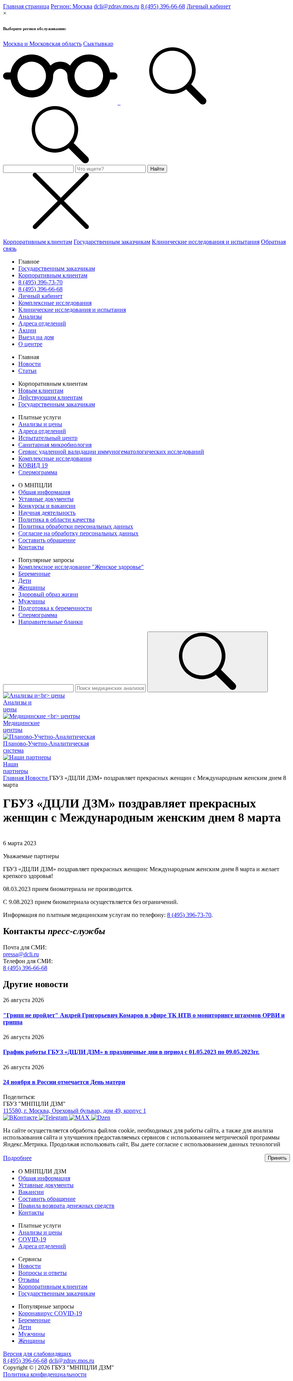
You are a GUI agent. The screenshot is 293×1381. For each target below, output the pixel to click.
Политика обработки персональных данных (75, 526)
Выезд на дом (36, 337)
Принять (277, 1158)
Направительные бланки (50, 622)
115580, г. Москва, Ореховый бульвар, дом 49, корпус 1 (74, 1110)
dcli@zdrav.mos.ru (116, 6)
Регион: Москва (71, 6)
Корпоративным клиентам (37, 241)
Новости (29, 364)
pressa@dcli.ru (21, 954)
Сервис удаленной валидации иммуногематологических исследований (111, 451)
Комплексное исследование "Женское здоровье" (81, 567)
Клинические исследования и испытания (205, 241)
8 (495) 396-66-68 (163, 6)
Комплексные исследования (55, 303)
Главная (14, 778)
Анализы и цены (40, 424)
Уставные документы (46, 499)
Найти (157, 169)
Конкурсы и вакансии (47, 506)
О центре (30, 344)
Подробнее (17, 1158)
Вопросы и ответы (42, 1273)
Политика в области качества (56, 519)
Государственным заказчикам (112, 241)
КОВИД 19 (33, 465)
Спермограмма (37, 472)
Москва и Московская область (42, 43)
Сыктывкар (98, 43)
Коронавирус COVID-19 (50, 1313)
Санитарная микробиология (55, 445)
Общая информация (44, 492)
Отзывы (28, 1279)
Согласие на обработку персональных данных (78, 533)
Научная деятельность (47, 512)
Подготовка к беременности (55, 608)
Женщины (31, 587)
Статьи (27, 370)
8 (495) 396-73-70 (40, 282)
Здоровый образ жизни (48, 594)
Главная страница (26, 6)
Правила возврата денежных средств (66, 1205)
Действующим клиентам (50, 397)
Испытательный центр (47, 438)
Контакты (31, 547)
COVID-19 (32, 1239)
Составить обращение (47, 540)
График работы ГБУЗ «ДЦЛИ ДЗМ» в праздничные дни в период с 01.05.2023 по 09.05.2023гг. (131, 1052)
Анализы (30, 316)
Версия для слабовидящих (37, 1353)
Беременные (34, 573)
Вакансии (31, 1192)
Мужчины (31, 601)
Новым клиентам (40, 390)
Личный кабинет (209, 6)
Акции (27, 330)
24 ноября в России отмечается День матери (64, 1082)
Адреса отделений (42, 323)
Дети (24, 580)
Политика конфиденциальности (45, 1374)
